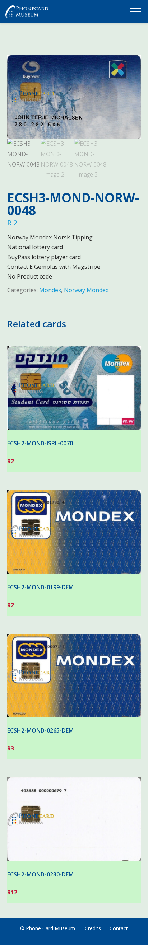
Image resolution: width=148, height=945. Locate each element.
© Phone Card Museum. (48, 928)
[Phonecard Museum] (26, 13)
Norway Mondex (86, 290)
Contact (119, 928)
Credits (93, 928)
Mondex (50, 290)
